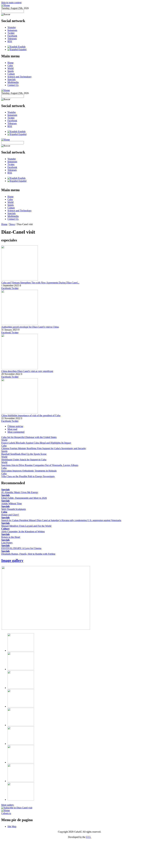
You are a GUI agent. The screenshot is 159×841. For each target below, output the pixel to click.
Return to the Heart (10, 537)
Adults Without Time (11, 503)
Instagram (12, 30)
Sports (10, 71)
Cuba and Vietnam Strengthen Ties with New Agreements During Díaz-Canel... (40, 282)
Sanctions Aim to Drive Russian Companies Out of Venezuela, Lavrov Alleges (39, 465)
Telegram (12, 38)
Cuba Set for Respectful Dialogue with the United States (29, 437)
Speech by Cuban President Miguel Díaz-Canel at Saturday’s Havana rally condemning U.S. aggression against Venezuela (61, 520)
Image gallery (12, 560)
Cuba (10, 65)
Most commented (15, 432)
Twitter (10, 33)
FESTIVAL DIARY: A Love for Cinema (21, 548)
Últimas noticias (15, 426)
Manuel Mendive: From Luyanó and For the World (26, 526)
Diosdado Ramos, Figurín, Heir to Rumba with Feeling (28, 554)
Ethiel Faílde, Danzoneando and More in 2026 (24, 498)
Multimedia (13, 82)
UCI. (88, 837)
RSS (9, 41)
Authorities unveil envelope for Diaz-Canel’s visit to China (30, 327)
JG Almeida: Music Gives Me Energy (19, 492)
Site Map (11, 826)
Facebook (12, 35)
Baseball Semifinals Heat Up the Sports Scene (23, 454)
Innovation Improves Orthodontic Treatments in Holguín (29, 470)
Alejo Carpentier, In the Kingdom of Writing (23, 531)
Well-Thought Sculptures (13, 509)
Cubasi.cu (6, 813)
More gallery (7, 805)
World (10, 68)
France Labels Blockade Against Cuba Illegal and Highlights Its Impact (36, 442)
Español (22, 49)
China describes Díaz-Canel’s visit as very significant (27, 371)
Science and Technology (19, 76)
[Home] (5, 5)
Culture (11, 74)
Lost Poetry (7, 542)
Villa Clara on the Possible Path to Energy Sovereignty (28, 476)
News (12, 224)
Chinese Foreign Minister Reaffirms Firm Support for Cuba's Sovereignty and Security (43, 448)
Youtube (11, 27)
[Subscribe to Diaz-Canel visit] (16, 807)
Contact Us (12, 85)
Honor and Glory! (10, 514)
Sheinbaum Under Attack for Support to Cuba (23, 459)
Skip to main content (11, 2)
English (21, 46)
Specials (11, 79)
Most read (12, 429)
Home (10, 62)
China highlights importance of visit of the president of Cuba (30, 415)
